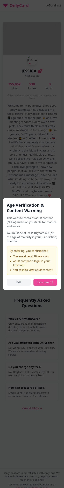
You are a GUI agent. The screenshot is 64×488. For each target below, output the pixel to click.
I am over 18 (45, 282)
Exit (18, 282)
